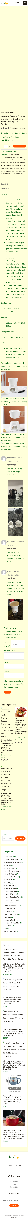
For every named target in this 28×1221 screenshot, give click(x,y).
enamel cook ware (6, 163)
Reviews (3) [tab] (5, 189)
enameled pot (5, 171)
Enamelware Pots (7, 112)
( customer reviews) (17, 128)
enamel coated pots (7, 160)
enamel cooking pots (7, 165)
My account (14, 1181)
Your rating (7, 644)
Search (20, 838)
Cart (14, 1184)
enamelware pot (6, 174)
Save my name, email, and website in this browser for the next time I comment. (13, 684)
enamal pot (20, 157)
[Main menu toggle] (25, 3)
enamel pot (8, 168)
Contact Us (14, 1187)
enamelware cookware (17, 171)
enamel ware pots (18, 168)
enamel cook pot (19, 160)
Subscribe (14, 1205)
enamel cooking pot (19, 163)
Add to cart (20, 146)
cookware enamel (10, 157)
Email (6, 672)
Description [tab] (5, 184)
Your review (9, 650)
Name (6, 662)
